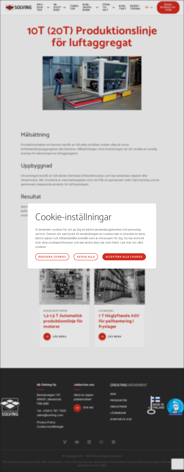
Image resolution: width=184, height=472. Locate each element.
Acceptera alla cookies (124, 257)
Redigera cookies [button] (52, 257)
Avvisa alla (86, 257)
